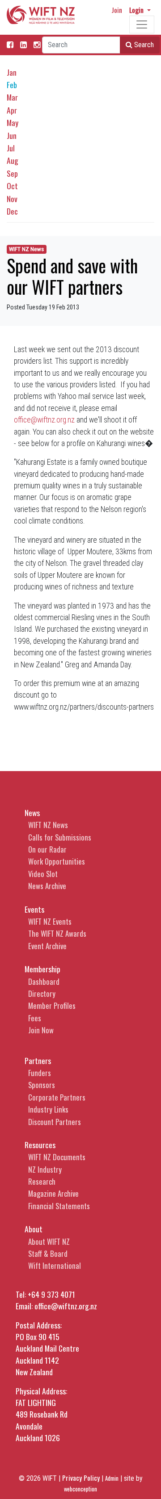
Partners (38, 1060)
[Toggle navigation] (141, 24)
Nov (12, 198)
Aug (12, 160)
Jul (11, 148)
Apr (12, 110)
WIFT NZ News (26, 249)
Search (143, 45)
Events (34, 909)
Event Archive (47, 945)
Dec (12, 211)
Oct (12, 185)
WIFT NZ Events (50, 921)
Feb (12, 84)
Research (41, 1181)
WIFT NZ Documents (56, 1156)
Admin (112, 1478)
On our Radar (47, 849)
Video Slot (43, 873)
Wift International (54, 1265)
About (33, 1229)
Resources (40, 1144)
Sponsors (41, 1084)
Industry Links (48, 1109)
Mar (12, 97)
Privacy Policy (81, 1477)
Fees (34, 1018)
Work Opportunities (56, 861)
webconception (80, 1489)
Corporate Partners (56, 1097)
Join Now (41, 1030)
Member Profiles (52, 1005)
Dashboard (43, 981)
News (32, 812)
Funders (39, 1072)
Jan (12, 72)
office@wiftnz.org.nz (44, 419)
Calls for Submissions (59, 837)
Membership (42, 969)
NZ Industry (45, 1169)
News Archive (47, 885)
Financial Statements (59, 1205)
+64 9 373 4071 (51, 1294)
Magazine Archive (53, 1193)
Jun (12, 135)
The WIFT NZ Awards (57, 933)
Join (116, 9)
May (12, 122)
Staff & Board (48, 1253)
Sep (12, 173)
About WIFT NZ (49, 1241)
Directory (41, 993)
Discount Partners (54, 1121)
